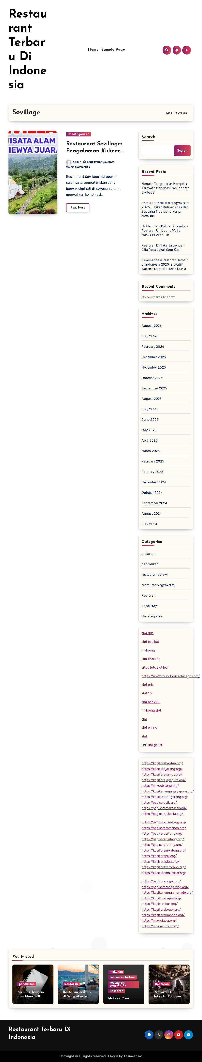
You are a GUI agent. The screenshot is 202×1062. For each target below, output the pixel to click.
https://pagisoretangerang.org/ (165, 887)
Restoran (148, 595)
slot (144, 719)
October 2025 (152, 378)
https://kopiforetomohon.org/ (164, 867)
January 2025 (152, 472)
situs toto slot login (156, 667)
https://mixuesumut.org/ (160, 926)
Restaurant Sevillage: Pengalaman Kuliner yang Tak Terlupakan (94, 151)
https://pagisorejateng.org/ (162, 845)
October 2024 (152, 493)
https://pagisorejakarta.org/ (162, 814)
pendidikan (150, 564)
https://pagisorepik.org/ (159, 802)
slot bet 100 (150, 642)
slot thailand (151, 659)
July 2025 (149, 409)
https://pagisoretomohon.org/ (164, 828)
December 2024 (154, 482)
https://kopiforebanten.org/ (162, 763)
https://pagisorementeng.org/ (164, 822)
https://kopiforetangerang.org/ (165, 797)
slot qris (147, 633)
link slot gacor (152, 745)
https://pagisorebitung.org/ (162, 833)
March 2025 (151, 451)
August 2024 (152, 513)
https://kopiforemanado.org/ (163, 915)
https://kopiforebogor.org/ (161, 909)
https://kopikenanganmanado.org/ (167, 892)
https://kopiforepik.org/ (159, 856)
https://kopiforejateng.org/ (162, 769)
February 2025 (153, 461)
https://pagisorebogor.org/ (161, 881)
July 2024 (149, 524)
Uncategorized (78, 134)
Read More (77, 207)
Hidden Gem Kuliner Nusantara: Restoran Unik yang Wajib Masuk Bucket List (165, 230)
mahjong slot (151, 710)
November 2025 (154, 367)
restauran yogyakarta (158, 585)
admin (77, 162)
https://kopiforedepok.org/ (161, 898)
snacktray (149, 606)
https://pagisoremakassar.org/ (164, 808)
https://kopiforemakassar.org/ (164, 873)
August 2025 (152, 399)
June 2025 (150, 420)
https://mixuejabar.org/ (159, 920)
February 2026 (153, 346)
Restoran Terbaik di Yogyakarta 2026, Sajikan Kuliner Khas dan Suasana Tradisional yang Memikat (165, 209)
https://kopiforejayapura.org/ (164, 780)
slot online (149, 727)
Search (148, 137)
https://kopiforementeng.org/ (164, 850)
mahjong (148, 650)
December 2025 (154, 357)
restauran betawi (155, 574)
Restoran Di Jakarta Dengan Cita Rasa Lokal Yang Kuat (163, 248)
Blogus (113, 1056)
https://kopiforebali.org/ (160, 904)
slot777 (147, 693)
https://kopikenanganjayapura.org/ (168, 791)
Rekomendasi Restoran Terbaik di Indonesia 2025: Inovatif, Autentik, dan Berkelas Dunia (165, 264)
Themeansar (132, 1056)
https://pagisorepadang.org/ (163, 839)
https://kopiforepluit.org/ (160, 862)
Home (93, 50)
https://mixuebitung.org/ (160, 786)
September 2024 (154, 503)
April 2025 (149, 440)
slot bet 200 (151, 702)
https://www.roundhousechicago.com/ (171, 676)
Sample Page (113, 50)
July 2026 (149, 336)
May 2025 (149, 430)
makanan (148, 554)
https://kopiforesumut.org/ (162, 774)
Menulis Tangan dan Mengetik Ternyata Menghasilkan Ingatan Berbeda (166, 188)
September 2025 (154, 388)
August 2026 (152, 326)
